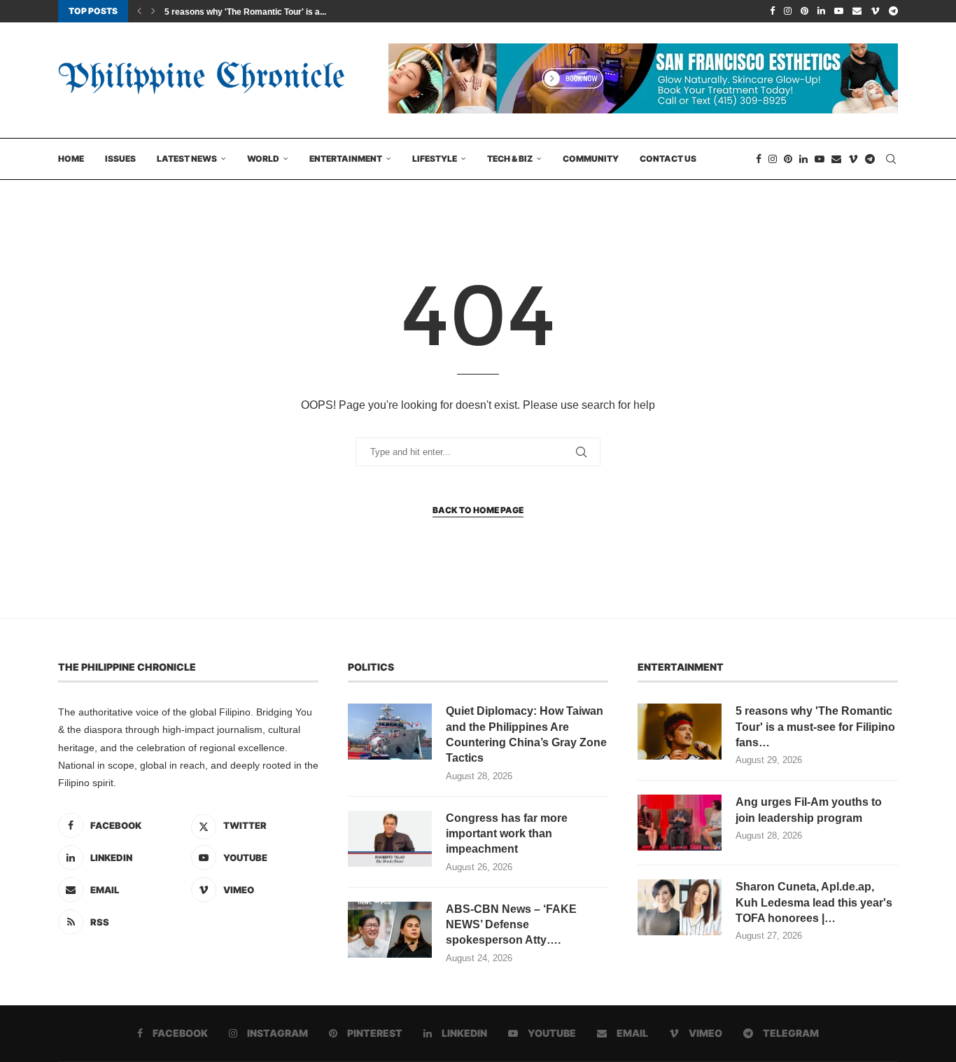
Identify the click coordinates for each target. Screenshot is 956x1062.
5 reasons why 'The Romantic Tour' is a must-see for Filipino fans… (815, 726)
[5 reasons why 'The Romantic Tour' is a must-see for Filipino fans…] (680, 732)
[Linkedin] (821, 11)
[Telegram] (893, 11)
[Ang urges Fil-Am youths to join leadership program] (680, 823)
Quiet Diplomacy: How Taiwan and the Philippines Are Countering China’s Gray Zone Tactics (526, 734)
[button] (139, 11)
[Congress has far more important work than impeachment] (390, 839)
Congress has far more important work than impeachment (507, 833)
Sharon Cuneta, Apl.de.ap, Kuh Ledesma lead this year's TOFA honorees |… (814, 902)
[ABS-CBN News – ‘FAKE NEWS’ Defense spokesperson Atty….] (390, 930)
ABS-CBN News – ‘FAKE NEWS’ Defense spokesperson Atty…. (511, 924)
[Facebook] (772, 11)
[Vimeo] (875, 11)
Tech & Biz (510, 158)
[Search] (891, 159)
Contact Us (668, 158)
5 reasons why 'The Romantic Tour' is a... (245, 12)
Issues (120, 158)
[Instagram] (788, 11)
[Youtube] (838, 11)
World (263, 158)
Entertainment (345, 158)
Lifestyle (434, 158)
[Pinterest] (804, 11)
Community (591, 158)
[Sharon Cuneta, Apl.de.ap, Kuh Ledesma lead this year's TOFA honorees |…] (680, 907)
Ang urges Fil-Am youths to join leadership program (809, 809)
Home (71, 158)
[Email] (857, 11)
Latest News (187, 158)
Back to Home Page (478, 510)
